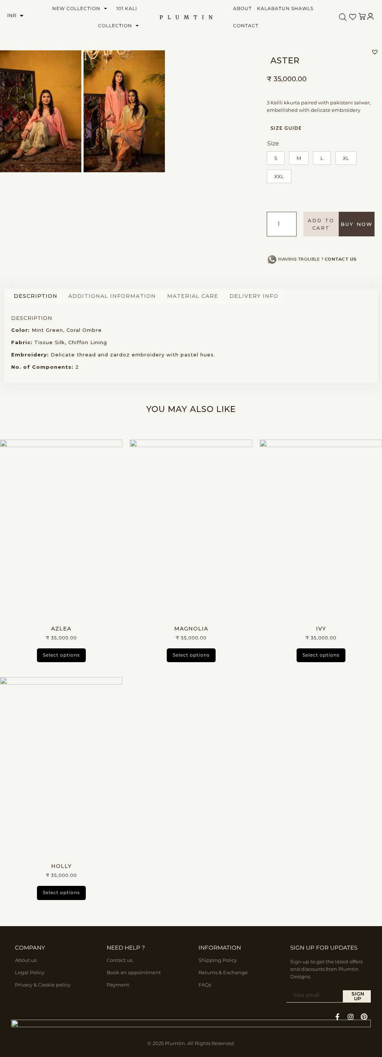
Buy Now (357, 224)
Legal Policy (29, 972)
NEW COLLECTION (76, 8)
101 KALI (126, 8)
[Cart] (362, 16)
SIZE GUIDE (286, 128)
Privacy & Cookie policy (43, 985)
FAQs (204, 985)
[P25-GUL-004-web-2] (124, 111)
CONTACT (246, 25)
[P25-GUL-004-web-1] (40, 111)
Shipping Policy (217, 960)
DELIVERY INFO (253, 296)
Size (273, 143)
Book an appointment (134, 972)
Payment (118, 985)
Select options (61, 655)
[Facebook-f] (337, 1016)
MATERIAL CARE (192, 296)
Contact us (119, 960)
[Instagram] (350, 1016)
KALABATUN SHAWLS (285, 8)
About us (26, 960)
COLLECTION (115, 25)
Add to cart (321, 224)
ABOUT (242, 8)
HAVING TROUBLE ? (317, 259)
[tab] (35, 296)
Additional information (112, 296)
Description (35, 296)
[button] (375, 51)
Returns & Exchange (223, 972)
